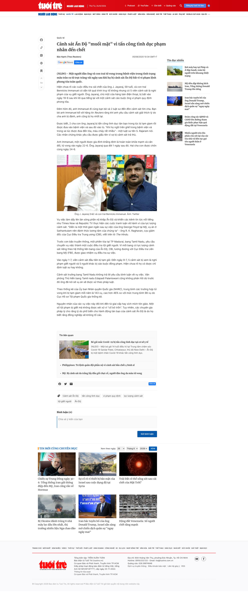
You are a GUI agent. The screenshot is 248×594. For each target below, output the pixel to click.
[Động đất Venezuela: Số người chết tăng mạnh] (138, 506)
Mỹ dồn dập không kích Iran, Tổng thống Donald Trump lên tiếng (197, 86)
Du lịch (122, 548)
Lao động (79, 14)
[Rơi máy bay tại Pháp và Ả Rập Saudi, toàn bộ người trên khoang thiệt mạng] (174, 70)
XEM (153, 448)
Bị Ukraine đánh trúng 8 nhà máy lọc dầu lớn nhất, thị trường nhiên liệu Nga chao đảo (56, 524)
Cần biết (157, 6)
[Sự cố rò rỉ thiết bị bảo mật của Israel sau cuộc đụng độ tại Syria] (97, 464)
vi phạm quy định (112, 396)
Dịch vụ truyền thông (137, 566)
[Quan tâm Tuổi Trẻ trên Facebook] (203, 559)
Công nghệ (110, 548)
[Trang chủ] (48, 14)
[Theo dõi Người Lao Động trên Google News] (65, 62)
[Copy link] (41, 48)
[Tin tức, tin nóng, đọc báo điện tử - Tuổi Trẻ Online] (52, 5)
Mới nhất (47, 548)
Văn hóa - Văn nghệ (146, 14)
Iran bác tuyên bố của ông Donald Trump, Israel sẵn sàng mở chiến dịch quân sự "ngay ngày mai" (197, 103)
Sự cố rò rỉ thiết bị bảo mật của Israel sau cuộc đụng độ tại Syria (97, 482)
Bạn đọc (87, 14)
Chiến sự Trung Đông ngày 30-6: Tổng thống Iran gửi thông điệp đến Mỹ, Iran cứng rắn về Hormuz (56, 484)
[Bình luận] (41, 56)
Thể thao (167, 14)
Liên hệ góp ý (174, 566)
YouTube (144, 6)
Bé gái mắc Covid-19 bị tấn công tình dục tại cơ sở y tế (119, 342)
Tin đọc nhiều (175, 60)
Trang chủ (37, 548)
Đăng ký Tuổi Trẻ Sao (195, 6)
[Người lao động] (75, 5)
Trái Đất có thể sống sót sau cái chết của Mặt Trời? (137, 480)
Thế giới (79, 548)
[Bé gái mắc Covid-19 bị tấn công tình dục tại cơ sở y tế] (74, 349)
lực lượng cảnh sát (133, 396)
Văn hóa (143, 548)
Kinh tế (105, 14)
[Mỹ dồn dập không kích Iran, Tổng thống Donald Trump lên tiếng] (174, 87)
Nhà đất (177, 548)
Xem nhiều (56, 548)
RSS (183, 566)
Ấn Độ (78, 401)
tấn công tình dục (91, 396)
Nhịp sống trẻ (132, 548)
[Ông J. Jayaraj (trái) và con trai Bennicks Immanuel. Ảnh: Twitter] (107, 183)
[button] (41, 78)
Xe (117, 548)
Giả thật (195, 548)
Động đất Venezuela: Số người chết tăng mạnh (137, 522)
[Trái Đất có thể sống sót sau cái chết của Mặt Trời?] (138, 464)
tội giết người (64, 401)
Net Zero (96, 14)
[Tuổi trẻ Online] (53, 565)
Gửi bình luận (147, 434)
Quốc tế (69, 14)
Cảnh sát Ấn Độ (71, 396)
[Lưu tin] (41, 71)
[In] (41, 63)
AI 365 (175, 14)
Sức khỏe (113, 14)
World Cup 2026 (193, 14)
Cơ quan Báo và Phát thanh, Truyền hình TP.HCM (96, 574)
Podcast (131, 6)
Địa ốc (204, 14)
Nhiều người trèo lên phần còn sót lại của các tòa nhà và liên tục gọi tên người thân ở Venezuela (196, 139)
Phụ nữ (182, 14)
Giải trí (159, 14)
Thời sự (61, 14)
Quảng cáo (171, 6)
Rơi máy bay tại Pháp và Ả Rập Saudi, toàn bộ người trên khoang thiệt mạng (197, 71)
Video (64, 548)
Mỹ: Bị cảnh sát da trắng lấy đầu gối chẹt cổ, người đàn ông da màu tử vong (102, 373)
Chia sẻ (78, 62)
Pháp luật (132, 14)
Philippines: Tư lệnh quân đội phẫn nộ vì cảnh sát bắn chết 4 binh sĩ (98, 365)
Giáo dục (123, 14)
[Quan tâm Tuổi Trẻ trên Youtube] (196, 559)
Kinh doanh (99, 548)
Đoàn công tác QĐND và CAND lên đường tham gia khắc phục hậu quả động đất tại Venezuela (196, 121)
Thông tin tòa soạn (82, 572)
